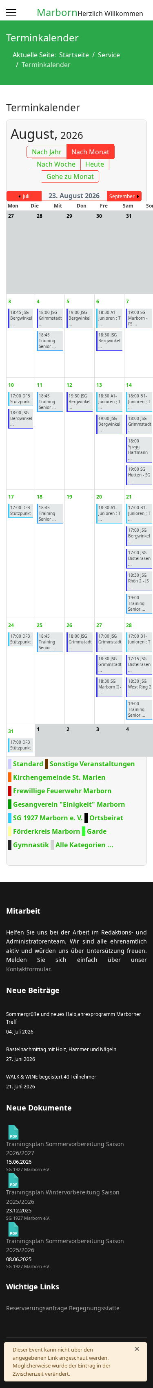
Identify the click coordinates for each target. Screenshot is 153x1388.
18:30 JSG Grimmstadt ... (110, 664)
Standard (28, 763)
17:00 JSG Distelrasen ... (139, 558)
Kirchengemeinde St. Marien (59, 777)
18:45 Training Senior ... (47, 340)
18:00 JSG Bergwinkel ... (21, 418)
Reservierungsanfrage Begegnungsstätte (63, 1308)
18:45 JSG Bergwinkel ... (21, 318)
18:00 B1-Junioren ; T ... (139, 401)
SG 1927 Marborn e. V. (48, 817)
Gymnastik (31, 844)
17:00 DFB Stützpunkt (20, 398)
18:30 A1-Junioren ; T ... (109, 318)
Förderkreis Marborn (46, 831)
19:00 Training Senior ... (136, 603)
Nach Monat (90, 151)
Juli (26, 196)
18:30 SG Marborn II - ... (109, 686)
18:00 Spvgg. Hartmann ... (138, 449)
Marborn (57, 12)
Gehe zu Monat (70, 176)
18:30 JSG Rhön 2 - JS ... (138, 580)
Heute (94, 164)
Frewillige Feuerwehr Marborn (62, 790)
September (122, 196)
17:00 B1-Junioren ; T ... (139, 513)
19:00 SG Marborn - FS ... (137, 318)
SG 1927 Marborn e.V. (28, 1169)
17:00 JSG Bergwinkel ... (139, 535)
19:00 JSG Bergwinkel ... (80, 318)
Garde (96, 831)
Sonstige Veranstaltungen (92, 763)
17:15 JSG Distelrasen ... (139, 664)
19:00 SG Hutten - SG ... (139, 474)
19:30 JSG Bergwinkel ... (80, 401)
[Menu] (11, 12)
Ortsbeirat (106, 817)
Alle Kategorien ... (84, 844)
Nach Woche (56, 164)
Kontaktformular (28, 969)
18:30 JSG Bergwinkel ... (109, 340)
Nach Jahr (47, 151)
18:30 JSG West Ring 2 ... (139, 686)
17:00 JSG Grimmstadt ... (110, 641)
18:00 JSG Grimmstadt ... (50, 318)
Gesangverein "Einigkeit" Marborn (69, 804)
